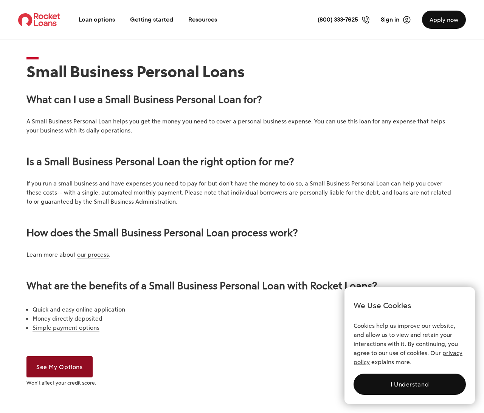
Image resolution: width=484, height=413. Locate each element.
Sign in (390, 19)
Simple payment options (66, 327)
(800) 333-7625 (338, 19)
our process (93, 254)
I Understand (410, 384)
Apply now (444, 19)
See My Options (59, 367)
